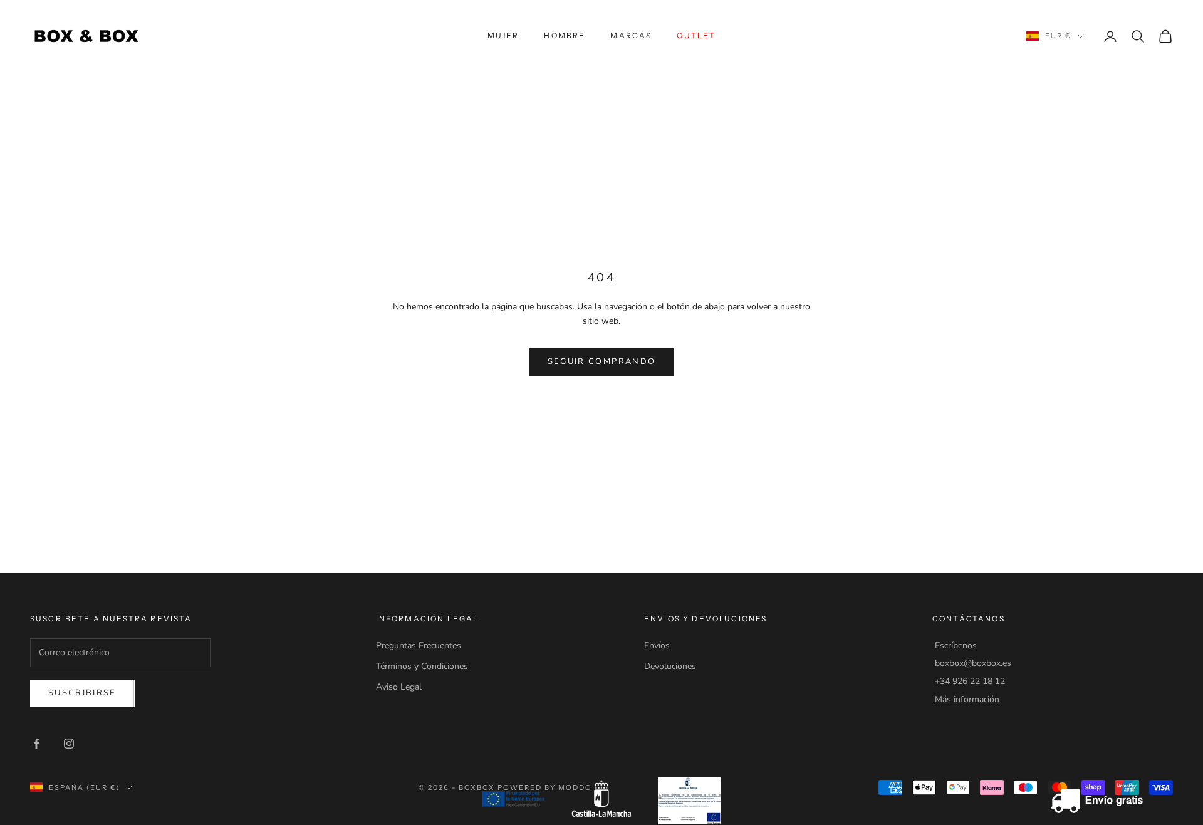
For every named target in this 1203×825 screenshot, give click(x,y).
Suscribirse (82, 692)
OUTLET (696, 35)
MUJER (503, 35)
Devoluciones (670, 666)
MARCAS (631, 35)
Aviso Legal (399, 687)
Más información (967, 699)
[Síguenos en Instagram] (69, 743)
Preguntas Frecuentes (418, 645)
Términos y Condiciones (422, 666)
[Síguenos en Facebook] (36, 743)
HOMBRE (564, 35)
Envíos (657, 645)
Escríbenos (956, 645)
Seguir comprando (601, 361)
